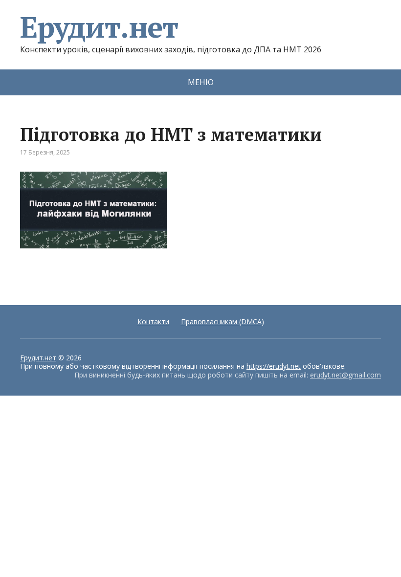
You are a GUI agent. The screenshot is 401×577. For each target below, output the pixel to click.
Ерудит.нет (99, 27)
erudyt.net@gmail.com (345, 374)
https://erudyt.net (273, 366)
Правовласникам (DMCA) (222, 321)
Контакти (153, 321)
